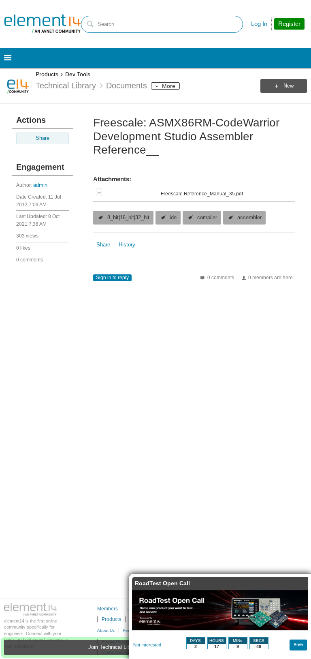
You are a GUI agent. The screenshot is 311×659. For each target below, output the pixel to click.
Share (42, 138)
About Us (106, 630)
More (168, 86)
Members (107, 609)
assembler (249, 217)
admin (40, 185)
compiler (207, 217)
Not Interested (147, 644)
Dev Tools (77, 74)
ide (173, 217)
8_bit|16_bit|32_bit (128, 217)
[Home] (42, 24)
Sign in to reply (112, 277)
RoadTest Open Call (162, 583)
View (298, 644)
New (288, 86)
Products (47, 74)
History (127, 245)
